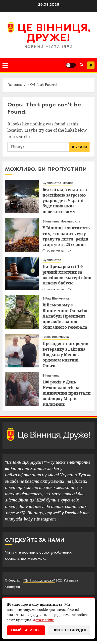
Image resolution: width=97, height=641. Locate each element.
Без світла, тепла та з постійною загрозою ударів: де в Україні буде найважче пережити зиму (65, 200)
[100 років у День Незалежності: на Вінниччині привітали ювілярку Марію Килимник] (22, 389)
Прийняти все (26, 630)
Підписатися (91, 65)
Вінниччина (51, 221)
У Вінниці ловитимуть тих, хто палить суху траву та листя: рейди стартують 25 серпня (66, 236)
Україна (67, 183)
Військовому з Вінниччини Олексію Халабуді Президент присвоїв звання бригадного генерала (65, 316)
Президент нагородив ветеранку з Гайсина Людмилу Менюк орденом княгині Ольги (65, 354)
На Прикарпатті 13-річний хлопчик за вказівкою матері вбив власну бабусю (67, 275)
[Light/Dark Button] (71, 65)
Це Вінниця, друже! (53, 33)
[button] (5, 65)
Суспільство (52, 183)
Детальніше (43, 620)
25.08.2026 (55, 251)
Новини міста (70, 221)
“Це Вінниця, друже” (38, 580)
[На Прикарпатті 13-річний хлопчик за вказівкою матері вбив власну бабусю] (22, 273)
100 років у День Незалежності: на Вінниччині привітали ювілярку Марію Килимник (67, 393)
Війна (47, 298)
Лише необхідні (69, 630)
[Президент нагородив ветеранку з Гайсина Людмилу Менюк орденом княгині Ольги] (22, 350)
